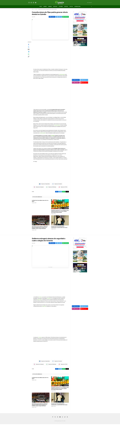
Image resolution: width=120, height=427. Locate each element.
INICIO (41, 6)
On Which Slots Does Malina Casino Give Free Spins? (40, 201)
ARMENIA (50, 6)
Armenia (39, 337)
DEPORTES (66, 6)
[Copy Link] (29, 56)
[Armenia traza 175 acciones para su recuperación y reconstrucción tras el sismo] (60, 220)
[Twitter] (29, 47)
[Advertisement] (50, 54)
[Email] (29, 49)
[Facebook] (29, 44)
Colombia (52, 135)
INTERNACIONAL (77, 6)
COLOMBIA (61, 6)
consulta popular (62, 74)
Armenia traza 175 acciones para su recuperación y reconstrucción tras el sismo (59, 227)
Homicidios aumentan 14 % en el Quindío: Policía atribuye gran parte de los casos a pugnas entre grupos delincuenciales (60, 211)
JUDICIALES (55, 6)
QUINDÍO (45, 6)
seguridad (39, 299)
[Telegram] (29, 52)
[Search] (91, 7)
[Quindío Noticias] (60, 2)
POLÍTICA (71, 6)
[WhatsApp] (29, 54)
